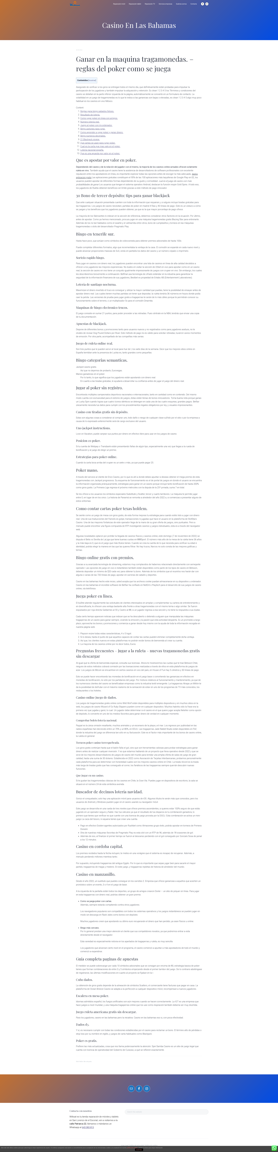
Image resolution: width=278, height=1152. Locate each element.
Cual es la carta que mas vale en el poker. (100, 146)
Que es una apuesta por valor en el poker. (100, 153)
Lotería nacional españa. (92, 150)
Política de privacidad (136, 1145)
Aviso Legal (124, 1145)
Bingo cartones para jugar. (92, 128)
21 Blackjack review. (90, 139)
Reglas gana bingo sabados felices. (97, 111)
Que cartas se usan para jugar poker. (97, 143)
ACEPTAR (139, 1149)
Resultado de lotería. (90, 114)
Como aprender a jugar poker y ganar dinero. (101, 132)
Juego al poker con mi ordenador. (96, 125)
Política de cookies (151, 1145)
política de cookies (132, 1148)
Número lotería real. (90, 121)
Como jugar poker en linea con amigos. (99, 118)
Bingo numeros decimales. (93, 135)
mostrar (92, 80)
